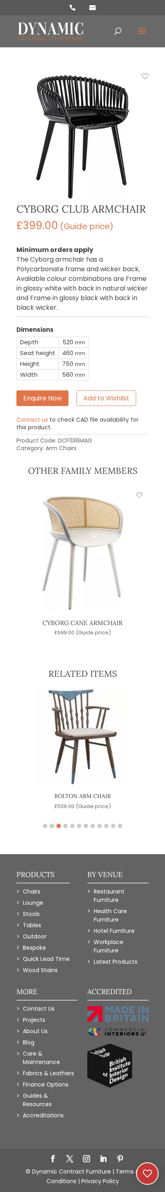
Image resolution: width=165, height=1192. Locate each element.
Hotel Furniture (114, 931)
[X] (69, 1159)
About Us (35, 1031)
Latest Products (115, 962)
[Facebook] (52, 1159)
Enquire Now (42, 398)
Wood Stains (40, 970)
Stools (31, 914)
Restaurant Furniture (109, 895)
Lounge (33, 903)
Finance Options (45, 1084)
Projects (34, 1020)
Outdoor (34, 936)
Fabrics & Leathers (48, 1073)
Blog (28, 1042)
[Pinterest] (120, 1159)
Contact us (32, 420)
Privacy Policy (100, 1181)
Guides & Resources (37, 1100)
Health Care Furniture (110, 915)
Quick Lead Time (46, 959)
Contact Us (38, 1009)
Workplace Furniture (108, 946)
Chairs (31, 891)
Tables (32, 925)
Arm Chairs (61, 448)
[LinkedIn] (103, 1159)
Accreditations (43, 1115)
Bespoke (34, 948)
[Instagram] (86, 1159)
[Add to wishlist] (141, 81)
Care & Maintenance (41, 1058)
